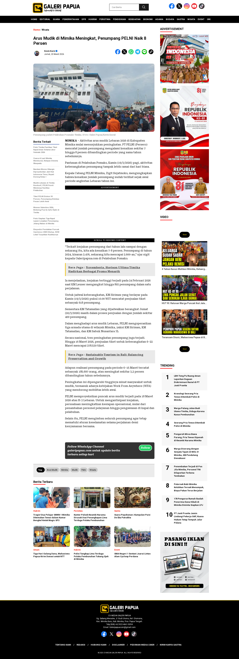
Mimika (64, 470)
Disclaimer (118, 645)
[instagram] (187, 8)
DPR (84, 19)
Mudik (75, 470)
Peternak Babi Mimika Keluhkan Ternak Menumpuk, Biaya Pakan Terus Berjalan (189, 487)
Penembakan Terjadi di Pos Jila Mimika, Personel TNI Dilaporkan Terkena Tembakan (188, 471)
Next (184, 235)
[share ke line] (145, 53)
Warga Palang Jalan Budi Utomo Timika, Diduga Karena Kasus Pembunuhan (189, 411)
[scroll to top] (229, 654)
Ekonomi (148, 19)
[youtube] (194, 8)
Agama (159, 19)
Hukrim (92, 19)
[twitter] (179, 8)
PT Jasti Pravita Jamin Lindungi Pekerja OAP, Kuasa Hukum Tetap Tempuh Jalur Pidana (189, 518)
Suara (56, 19)
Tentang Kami (63, 645)
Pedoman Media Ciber (142, 645)
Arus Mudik (52, 470)
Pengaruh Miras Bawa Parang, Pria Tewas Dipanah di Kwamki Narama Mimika (188, 437)
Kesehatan (134, 19)
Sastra (181, 19)
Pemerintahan (70, 19)
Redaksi (81, 645)
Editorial (45, 19)
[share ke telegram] (138, 53)
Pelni (83, 470)
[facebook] (172, 8)
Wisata (191, 19)
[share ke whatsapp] (131, 53)
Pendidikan (119, 19)
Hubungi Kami (98, 645)
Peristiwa (104, 19)
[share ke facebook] (118, 53)
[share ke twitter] (125, 53)
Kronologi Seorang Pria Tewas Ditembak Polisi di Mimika (186, 396)
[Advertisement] (46, 290)
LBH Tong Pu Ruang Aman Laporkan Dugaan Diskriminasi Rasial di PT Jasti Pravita (187, 381)
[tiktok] (202, 8)
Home (34, 19)
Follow (145, 447)
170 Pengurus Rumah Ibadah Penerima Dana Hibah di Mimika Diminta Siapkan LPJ (188, 501)
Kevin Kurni (49, 51)
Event (201, 19)
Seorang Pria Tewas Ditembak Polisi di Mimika (189, 424)
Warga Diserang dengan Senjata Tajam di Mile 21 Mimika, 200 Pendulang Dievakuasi (186, 454)
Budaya (170, 19)
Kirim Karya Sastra (170, 645)
